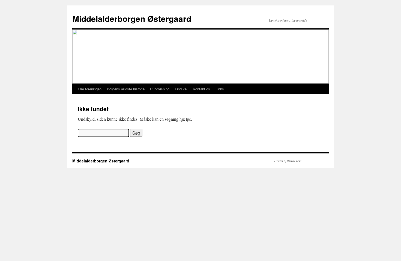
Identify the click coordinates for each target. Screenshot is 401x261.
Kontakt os (201, 88)
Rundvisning (159, 88)
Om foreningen (89, 88)
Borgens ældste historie (126, 88)
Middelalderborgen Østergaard (131, 18)
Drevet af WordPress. (288, 161)
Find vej (181, 88)
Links (220, 88)
